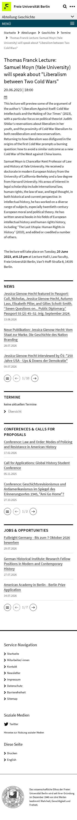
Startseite (10, 32)
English (11, 760)
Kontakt (12, 666)
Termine (65, 32)
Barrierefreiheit (16, 692)
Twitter (13, 724)
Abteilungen (28, 32)
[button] (7, 378)
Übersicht (15, 411)
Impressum (14, 679)
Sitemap (12, 699)
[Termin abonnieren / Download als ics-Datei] (38, 97)
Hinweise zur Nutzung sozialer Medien (24, 732)
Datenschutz (14, 686)
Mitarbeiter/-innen (18, 660)
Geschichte (48, 32)
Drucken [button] (12, 753)
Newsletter (13, 673)
